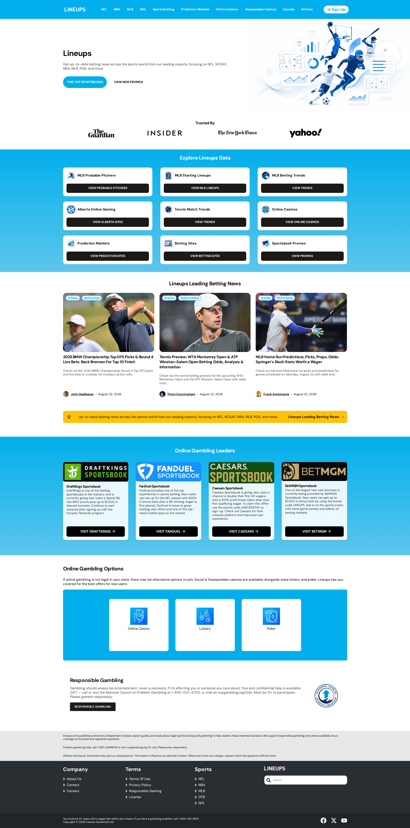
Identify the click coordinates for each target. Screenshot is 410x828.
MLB (201, 791)
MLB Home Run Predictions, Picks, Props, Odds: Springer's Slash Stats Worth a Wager (297, 359)
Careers (73, 791)
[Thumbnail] (108, 322)
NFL (201, 779)
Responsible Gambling (93, 706)
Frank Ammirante (276, 394)
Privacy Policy (140, 785)
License (135, 797)
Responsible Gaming (145, 791)
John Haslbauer (82, 394)
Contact (73, 785)
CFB (201, 797)
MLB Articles (285, 298)
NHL (201, 803)
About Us (74, 779)
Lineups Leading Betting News (313, 417)
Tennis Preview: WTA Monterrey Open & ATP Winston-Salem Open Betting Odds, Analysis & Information (201, 362)
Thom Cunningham (181, 394)
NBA (201, 785)
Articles (73, 298)
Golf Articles (91, 298)
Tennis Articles (190, 298)
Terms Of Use (139, 779)
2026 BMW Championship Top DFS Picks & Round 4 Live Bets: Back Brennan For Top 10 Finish (108, 359)
